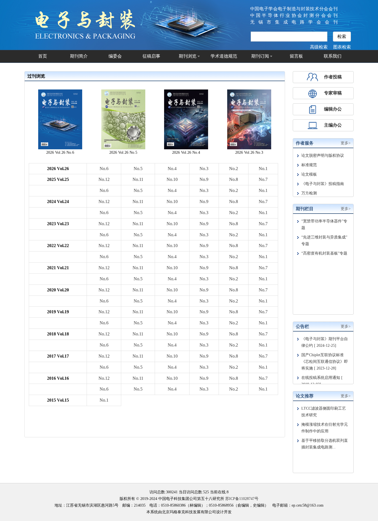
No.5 (138, 168)
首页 (42, 56)
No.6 (104, 168)
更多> (346, 143)
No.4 (172, 168)
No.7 (263, 179)
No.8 (233, 179)
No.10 (172, 179)
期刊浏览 (187, 56)
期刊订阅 (260, 56)
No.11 (138, 179)
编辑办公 (333, 109)
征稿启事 (151, 56)
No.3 (204, 168)
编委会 (115, 56)
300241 (172, 492)
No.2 (233, 168)
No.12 (104, 179)
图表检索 (342, 47)
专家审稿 (333, 93)
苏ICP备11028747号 (241, 499)
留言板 (296, 56)
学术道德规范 (224, 56)
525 (206, 492)
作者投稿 (333, 77)
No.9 (204, 179)
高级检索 (319, 47)
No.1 (263, 168)
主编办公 (333, 125)
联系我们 (332, 56)
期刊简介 (79, 56)
